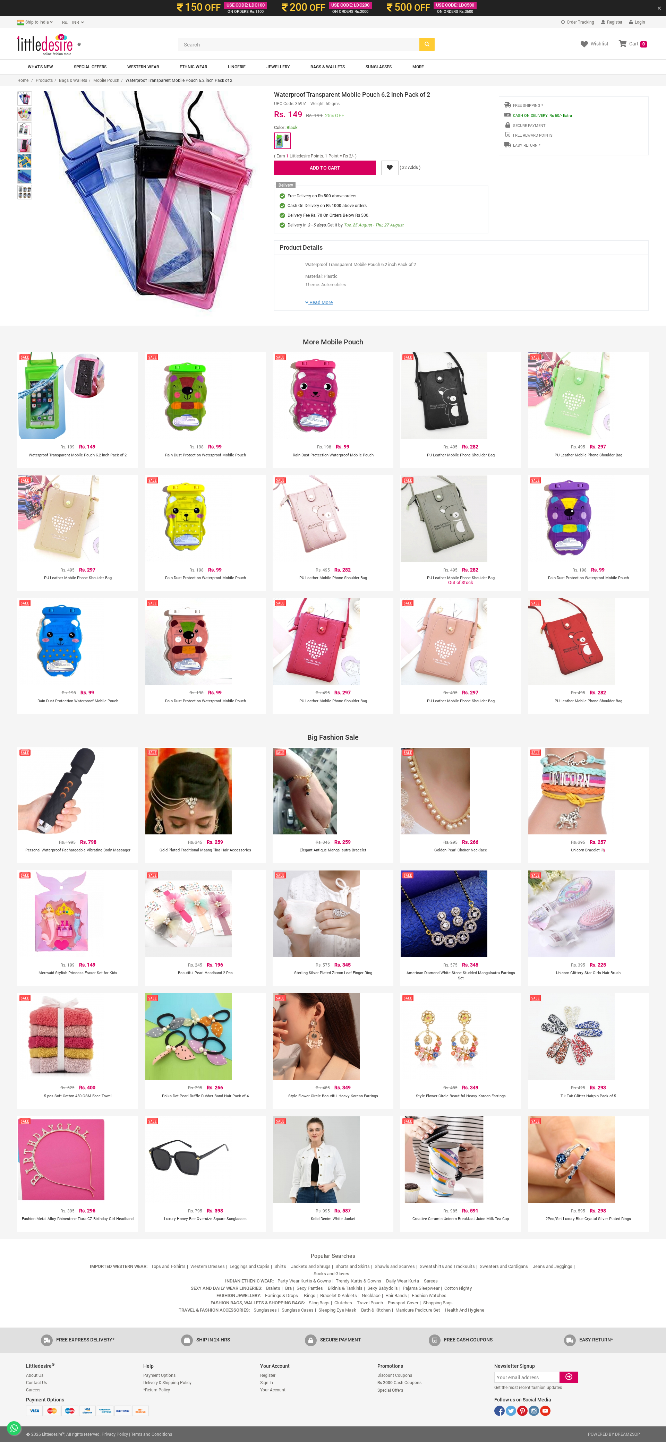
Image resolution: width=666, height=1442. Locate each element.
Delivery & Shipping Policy (167, 1382)
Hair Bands (396, 1295)
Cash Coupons (399, 1382)
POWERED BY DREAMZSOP (614, 1434)
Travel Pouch (370, 1302)
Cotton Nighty (458, 1288)
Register (614, 22)
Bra (288, 1288)
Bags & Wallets (327, 67)
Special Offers (90, 67)
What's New (40, 67)
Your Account (272, 1389)
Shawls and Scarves (395, 1266)
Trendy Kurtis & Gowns (358, 1281)
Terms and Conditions (151, 1434)
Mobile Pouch (106, 80)
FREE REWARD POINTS (533, 135)
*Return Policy (156, 1389)
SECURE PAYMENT (529, 125)
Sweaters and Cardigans (504, 1266)
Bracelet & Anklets (338, 1295)
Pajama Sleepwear (421, 1288)
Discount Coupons (394, 1375)
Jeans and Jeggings (552, 1266)
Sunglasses (379, 67)
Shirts (280, 1266)
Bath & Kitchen (376, 1310)
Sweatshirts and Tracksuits (447, 1266)
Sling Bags (319, 1302)
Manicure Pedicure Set (417, 1310)
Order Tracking (580, 22)
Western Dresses (207, 1266)
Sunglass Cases (298, 1310)
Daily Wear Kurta (402, 1281)
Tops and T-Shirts (168, 1266)
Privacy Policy (115, 1434)
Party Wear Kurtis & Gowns (304, 1281)
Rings (309, 1295)
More (418, 67)
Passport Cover (403, 1302)
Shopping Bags (438, 1302)
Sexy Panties (310, 1288)
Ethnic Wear (193, 67)
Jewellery (278, 67)
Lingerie (237, 67)
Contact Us (36, 1382)
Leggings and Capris (250, 1266)
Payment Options (159, 1375)
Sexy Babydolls (382, 1288)
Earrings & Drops (282, 1295)
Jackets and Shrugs (311, 1266)
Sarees (431, 1281)
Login (639, 22)
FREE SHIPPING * (528, 105)
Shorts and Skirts (352, 1266)
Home (22, 80)
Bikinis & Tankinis (345, 1288)
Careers (33, 1389)
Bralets (273, 1288)
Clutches (343, 1302)
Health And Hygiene (464, 1310)
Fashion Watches (429, 1295)
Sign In (266, 1382)
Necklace (371, 1295)
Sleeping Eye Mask (337, 1310)
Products (44, 80)
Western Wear (143, 67)
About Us (34, 1375)
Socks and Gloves (331, 1273)
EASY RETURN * (526, 145)
